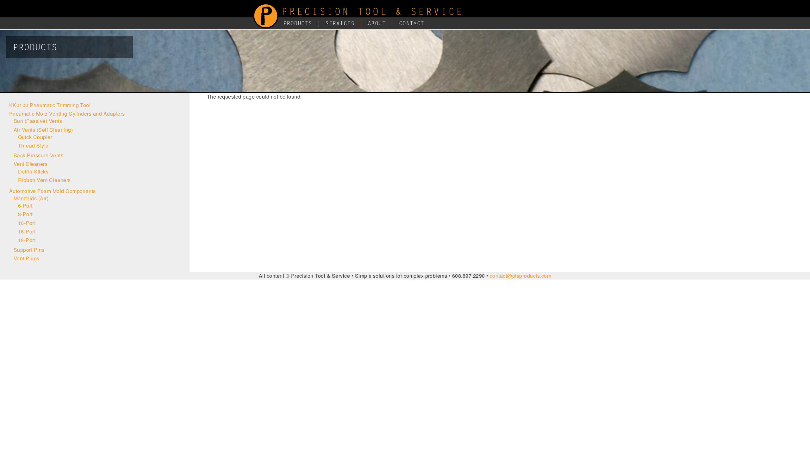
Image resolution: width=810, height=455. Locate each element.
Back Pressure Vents (38, 155)
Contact (411, 24)
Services (339, 24)
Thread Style (33, 145)
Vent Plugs (27, 258)
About (377, 24)
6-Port (25, 205)
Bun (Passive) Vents (38, 120)
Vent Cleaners (30, 163)
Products (297, 24)
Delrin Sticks (33, 171)
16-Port (26, 231)
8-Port (25, 214)
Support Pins (29, 249)
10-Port (26, 223)
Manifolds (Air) (31, 198)
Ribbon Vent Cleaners (44, 180)
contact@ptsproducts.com (520, 275)
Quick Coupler (35, 137)
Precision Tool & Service (373, 12)
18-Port (26, 240)
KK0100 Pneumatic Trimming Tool (49, 105)
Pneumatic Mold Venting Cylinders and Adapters (67, 113)
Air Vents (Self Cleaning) (43, 129)
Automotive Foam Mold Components (52, 191)
